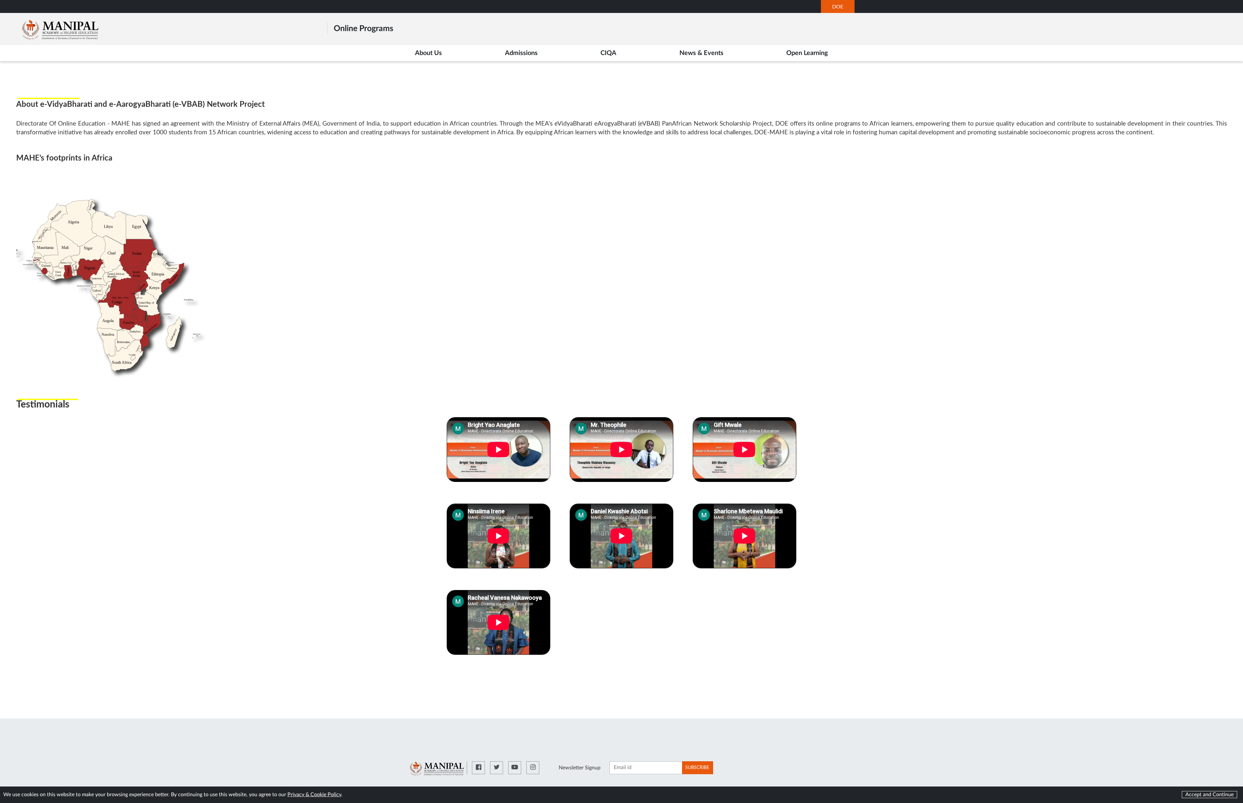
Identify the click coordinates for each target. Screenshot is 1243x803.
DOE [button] (843, 8)
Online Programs (363, 29)
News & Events (701, 53)
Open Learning (807, 53)
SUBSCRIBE (697, 767)
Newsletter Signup (579, 767)
